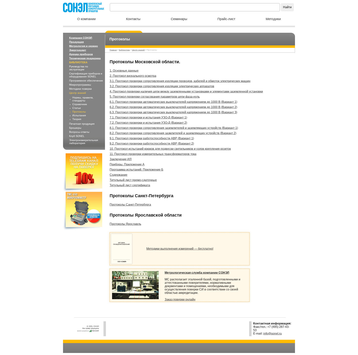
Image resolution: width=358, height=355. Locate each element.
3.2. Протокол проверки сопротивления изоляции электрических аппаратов (162, 86)
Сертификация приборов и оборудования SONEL (85, 75)
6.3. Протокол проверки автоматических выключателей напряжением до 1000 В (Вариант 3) (173, 112)
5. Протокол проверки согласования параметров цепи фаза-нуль (155, 96)
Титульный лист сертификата (130, 185)
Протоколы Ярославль (125, 224)
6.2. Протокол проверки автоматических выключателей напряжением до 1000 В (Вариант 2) (173, 107)
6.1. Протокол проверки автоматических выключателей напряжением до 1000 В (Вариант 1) (173, 101)
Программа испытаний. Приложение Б (136, 169)
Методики (273, 19)
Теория (76, 119)
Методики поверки (80, 88)
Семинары (179, 19)
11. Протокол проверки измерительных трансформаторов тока (153, 154)
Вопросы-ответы (79, 131)
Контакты (133, 19)
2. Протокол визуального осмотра (133, 75)
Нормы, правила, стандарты (82, 99)
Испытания (79, 115)
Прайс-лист (226, 19)
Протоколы (79, 111)
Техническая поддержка (85, 58)
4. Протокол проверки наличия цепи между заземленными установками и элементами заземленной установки (186, 91)
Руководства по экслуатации (78, 68)
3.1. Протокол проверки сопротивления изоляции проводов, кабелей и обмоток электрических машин (180, 81)
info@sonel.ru (272, 333)
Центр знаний (77, 92)
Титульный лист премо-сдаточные (133, 180)
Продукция (76, 41)
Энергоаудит (77, 50)
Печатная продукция (82, 123)
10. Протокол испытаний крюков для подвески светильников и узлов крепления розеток (170, 148)
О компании (86, 19)
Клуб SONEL (76, 136)
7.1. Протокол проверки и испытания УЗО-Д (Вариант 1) (148, 117)
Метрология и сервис (83, 45)
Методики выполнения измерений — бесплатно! (179, 248)
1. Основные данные (124, 70)
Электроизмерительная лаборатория (83, 142)
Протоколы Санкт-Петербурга (130, 204)
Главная (113, 50)
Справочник (79, 104)
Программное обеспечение (86, 80)
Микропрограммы (80, 84)
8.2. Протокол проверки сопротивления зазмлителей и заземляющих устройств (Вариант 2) (173, 133)
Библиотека (78, 62)
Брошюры (75, 127)
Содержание (118, 174)
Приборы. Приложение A (127, 164)
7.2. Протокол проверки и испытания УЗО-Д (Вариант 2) (148, 122)
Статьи (76, 107)
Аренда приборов (81, 54)
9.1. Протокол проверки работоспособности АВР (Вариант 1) (152, 138)
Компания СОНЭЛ (80, 37)
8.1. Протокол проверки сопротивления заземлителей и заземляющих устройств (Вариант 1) (174, 127)
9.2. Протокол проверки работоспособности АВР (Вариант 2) (152, 143)
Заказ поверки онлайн (180, 299)
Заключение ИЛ (121, 159)
